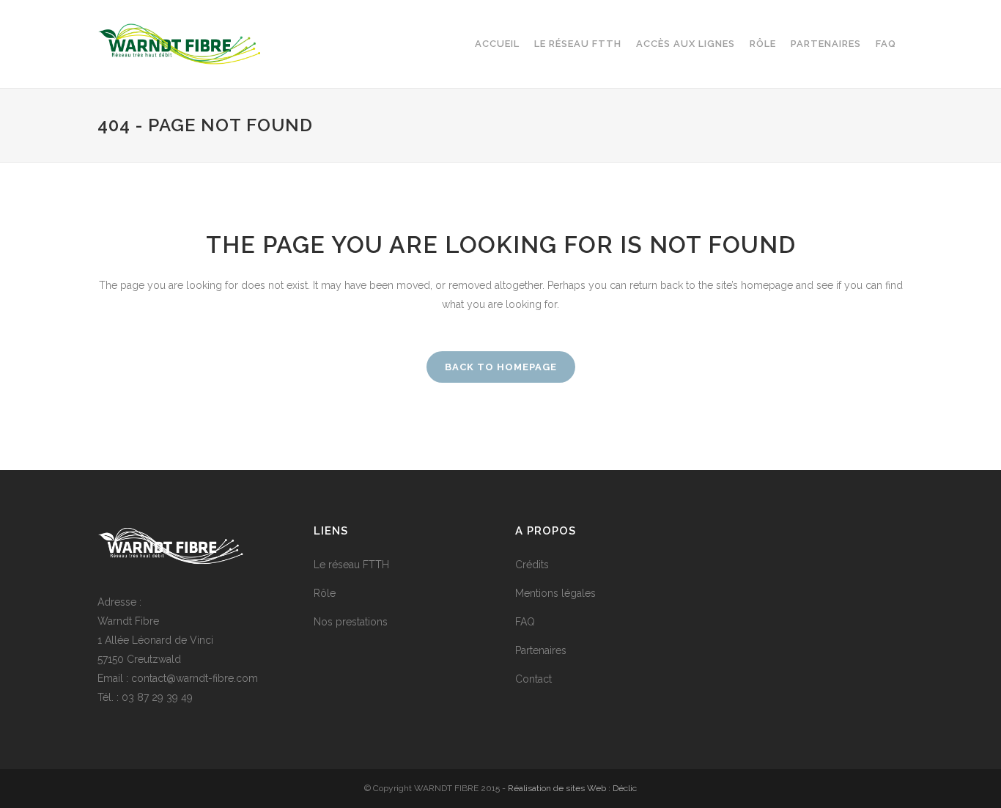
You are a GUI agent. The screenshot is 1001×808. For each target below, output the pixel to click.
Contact (533, 679)
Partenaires (540, 650)
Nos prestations (351, 622)
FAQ (525, 622)
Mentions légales (555, 593)
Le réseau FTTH (351, 564)
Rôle (325, 593)
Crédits (532, 564)
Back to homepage (501, 366)
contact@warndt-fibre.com (194, 678)
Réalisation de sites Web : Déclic (572, 788)
